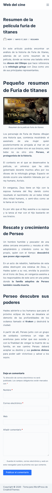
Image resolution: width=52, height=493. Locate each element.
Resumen (35, 39)
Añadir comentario (13, 429)
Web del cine (14, 5)
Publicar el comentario (17, 472)
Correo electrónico (13, 403)
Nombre (8, 390)
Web (5, 416)
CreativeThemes (11, 489)
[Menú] (47, 5)
